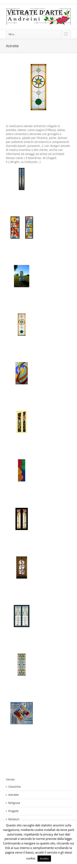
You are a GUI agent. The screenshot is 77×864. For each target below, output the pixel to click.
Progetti (13, 811)
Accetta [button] (44, 858)
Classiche (14, 786)
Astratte (13, 795)
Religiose (14, 803)
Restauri (13, 819)
